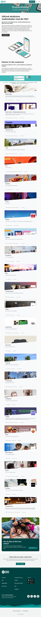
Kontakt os (17, 589)
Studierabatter (4, 583)
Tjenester (4, 577)
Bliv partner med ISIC (19, 583)
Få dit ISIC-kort (6, 35)
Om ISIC (16, 580)
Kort (2, 580)
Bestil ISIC (32, 1)
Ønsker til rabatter (20, 563)
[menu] (39, 1)
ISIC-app (29, 577)
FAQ (15, 586)
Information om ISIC (19, 577)
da (36, 1)
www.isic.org (4, 586)
